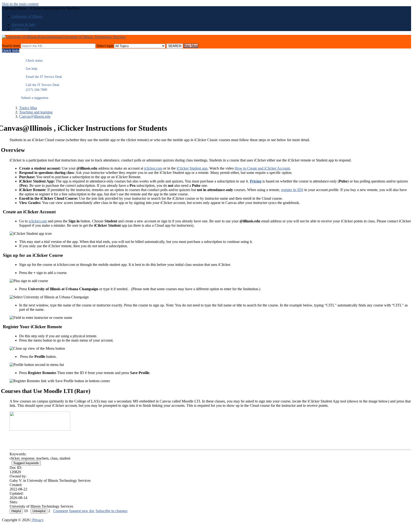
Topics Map (28, 108)
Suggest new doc (82, 511)
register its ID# (292, 190)
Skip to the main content (20, 4)
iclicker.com (153, 168)
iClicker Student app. (192, 168)
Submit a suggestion (34, 98)
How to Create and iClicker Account (262, 168)
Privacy (38, 520)
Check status (32, 60)
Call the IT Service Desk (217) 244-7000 (40, 87)
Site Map (191, 46)
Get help (29, 68)
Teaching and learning (36, 112)
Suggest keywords (26, 463)
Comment (60, 511)
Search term (11, 46)
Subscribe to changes (111, 511)
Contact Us (19, 29)
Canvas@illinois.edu (34, 116)
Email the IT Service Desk (41, 77)
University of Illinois (27, 16)
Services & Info (23, 24)
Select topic (105, 46)
